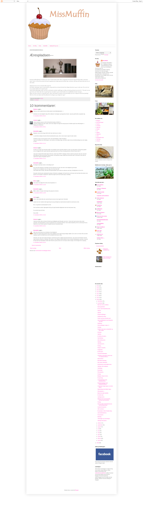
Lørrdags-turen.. (101, 397)
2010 (98, 297)
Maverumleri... (101, 358)
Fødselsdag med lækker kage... (105, 389)
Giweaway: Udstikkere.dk (106, 249)
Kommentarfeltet (100, 246)
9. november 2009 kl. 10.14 (39, 143)
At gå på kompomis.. (102, 407)
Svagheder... (100, 349)
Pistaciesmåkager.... (102, 314)
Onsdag (99, 327)
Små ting (98, 139)
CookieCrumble (100, 192)
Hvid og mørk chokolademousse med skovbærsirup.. (105, 404)
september (100, 425)
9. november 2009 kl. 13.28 (39, 184)
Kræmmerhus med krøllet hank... (105, 364)
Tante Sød (99, 230)
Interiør (97, 129)
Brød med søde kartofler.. (103, 393)
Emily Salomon (100, 198)
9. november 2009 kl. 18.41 (39, 225)
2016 (98, 286)
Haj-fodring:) (100, 338)
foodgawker (99, 201)
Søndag (99, 342)
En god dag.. (100, 377)
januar (99, 440)
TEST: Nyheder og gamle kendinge (107, 257)
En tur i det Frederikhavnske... (104, 308)
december (100, 301)
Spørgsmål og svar (54, 45)
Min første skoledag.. (102, 360)
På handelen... (101, 372)
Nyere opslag (33, 248)
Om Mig (35, 45)
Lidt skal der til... (101, 343)
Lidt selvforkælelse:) (102, 412)
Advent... (99, 310)
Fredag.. (99, 402)
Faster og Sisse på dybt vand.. (104, 318)
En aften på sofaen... (102, 336)
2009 (98, 299)
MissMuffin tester (100, 137)
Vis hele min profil (99, 80)
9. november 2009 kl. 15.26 (39, 215)
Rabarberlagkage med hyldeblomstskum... (103, 383)
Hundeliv (98, 125)
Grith (34, 197)
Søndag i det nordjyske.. (103, 366)
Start (60, 248)
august (99, 426)
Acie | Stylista (100, 184)
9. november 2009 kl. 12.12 (39, 158)
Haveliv (98, 124)
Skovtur (99, 312)
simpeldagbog (100, 223)
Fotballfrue (99, 205)
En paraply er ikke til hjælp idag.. (105, 411)
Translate (106, 54)
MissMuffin (36, 131)
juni (99, 430)
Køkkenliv (98, 134)
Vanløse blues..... (101, 237)
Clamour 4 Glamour (101, 188)
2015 (98, 288)
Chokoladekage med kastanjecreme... (102, 380)
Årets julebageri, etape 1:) (103, 325)
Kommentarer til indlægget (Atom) (43, 250)
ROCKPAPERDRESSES (102, 219)
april (99, 434)
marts (99, 436)
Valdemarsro (100, 234)
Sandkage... (100, 368)
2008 (98, 442)
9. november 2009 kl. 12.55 (39, 176)
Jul (97, 130)
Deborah (35, 147)
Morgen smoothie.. (102, 347)
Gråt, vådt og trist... (102, 340)
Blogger (77, 490)
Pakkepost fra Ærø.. (102, 316)
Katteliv (98, 132)
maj (99, 432)
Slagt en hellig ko (101, 227)
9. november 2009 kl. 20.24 (39, 242)
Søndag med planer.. (102, 420)
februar (99, 438)
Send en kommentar (36, 245)
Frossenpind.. (101, 414)
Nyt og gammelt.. (101, 306)
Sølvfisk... (100, 334)
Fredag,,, (100, 345)
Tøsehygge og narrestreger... (104, 418)
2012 (98, 293)
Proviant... (100, 332)
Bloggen (98, 120)
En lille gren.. (100, 351)
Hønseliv (98, 127)
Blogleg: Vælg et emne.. (103, 376)
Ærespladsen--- (101, 391)
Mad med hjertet (100, 212)
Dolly (40, 45)
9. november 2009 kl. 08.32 (39, 115)
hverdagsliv (36, 99)
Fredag (99, 374)
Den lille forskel (99, 122)
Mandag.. (100, 416)
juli (98, 428)
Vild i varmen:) (101, 409)
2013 (98, 291)
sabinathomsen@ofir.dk (100, 473)
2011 (98, 295)
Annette (35, 120)
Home (29, 45)
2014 (98, 289)
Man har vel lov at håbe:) (103, 304)
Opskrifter (45, 45)
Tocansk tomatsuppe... (103, 353)
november (100, 303)
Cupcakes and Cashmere (103, 195)
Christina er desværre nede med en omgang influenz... (105, 356)
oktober (99, 423)
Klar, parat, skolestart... (103, 362)
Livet (97, 135)
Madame (35, 109)
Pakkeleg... (100, 323)
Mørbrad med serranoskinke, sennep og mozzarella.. (104, 399)
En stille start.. (101, 395)
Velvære (98, 140)
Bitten (34, 180)
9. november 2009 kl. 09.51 (39, 126)
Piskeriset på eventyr (102, 216)
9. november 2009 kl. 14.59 (39, 192)
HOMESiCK (99, 208)
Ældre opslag (87, 248)
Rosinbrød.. (100, 370)
